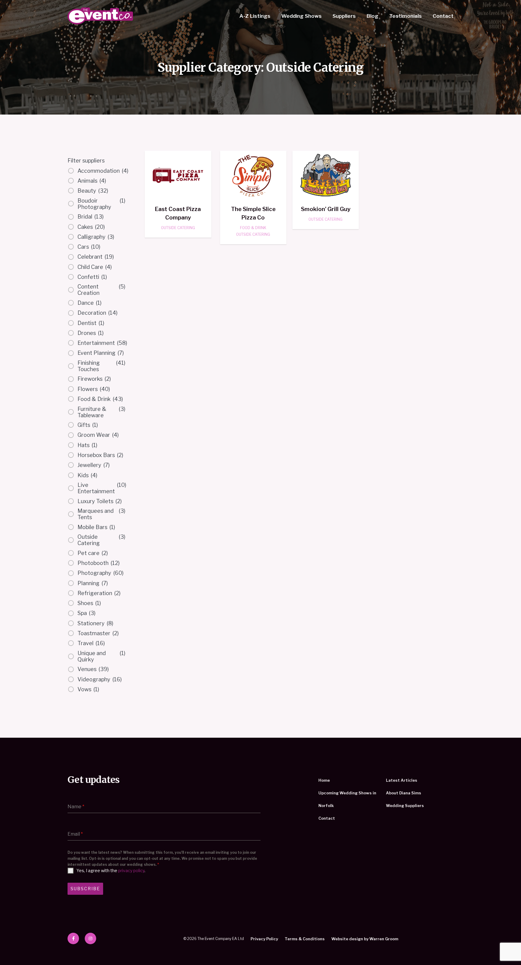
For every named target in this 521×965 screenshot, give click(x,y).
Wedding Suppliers (405, 805)
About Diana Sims (403, 792)
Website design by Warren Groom (364, 938)
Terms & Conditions (305, 938)
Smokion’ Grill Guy (325, 209)
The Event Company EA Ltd (100, 16)
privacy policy (131, 870)
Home (324, 780)
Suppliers (344, 16)
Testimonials (405, 16)
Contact (443, 16)
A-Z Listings (254, 16)
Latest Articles (401, 780)
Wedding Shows (301, 16)
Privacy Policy (264, 938)
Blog (372, 16)
